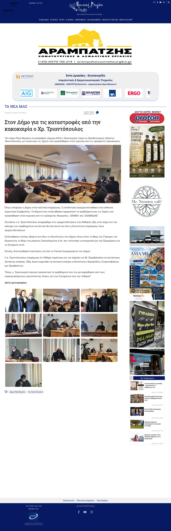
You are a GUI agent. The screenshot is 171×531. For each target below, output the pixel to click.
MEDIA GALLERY (125, 20)
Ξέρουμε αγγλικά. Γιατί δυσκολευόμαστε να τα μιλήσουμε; (152, 436)
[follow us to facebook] (158, 2)
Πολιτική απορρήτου (85, 500)
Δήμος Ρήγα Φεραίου (17, 392)
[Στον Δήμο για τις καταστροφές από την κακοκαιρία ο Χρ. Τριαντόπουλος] (23, 312)
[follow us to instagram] (164, 2)
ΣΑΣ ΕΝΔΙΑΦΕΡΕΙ (94, 20)
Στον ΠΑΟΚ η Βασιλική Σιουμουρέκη (152, 410)
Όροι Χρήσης (102, 500)
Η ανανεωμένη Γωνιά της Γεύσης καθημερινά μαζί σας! (153, 398)
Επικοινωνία (68, 500)
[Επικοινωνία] (154, 2)
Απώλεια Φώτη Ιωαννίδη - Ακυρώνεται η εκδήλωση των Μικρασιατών (153, 386)
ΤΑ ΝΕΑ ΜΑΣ (44, 20)
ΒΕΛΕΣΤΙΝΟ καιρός (14, 8)
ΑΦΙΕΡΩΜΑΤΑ (80, 20)
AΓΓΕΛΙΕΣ (54, 20)
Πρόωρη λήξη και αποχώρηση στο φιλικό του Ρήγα (152, 424)
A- (89, 113)
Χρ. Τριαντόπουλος (35, 392)
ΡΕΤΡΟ (62, 20)
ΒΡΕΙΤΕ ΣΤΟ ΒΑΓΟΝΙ (110, 20)
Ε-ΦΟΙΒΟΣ (70, 20)
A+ (85, 113)
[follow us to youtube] (160, 2)
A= (92, 113)
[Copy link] (97, 112)
